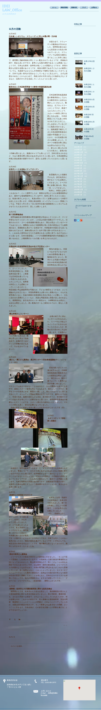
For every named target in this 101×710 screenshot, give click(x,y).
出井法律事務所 (9, 14)
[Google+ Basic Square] (81, 220)
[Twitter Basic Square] (78, 220)
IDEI (6, 5)
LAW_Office (12, 9)
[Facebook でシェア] (10, 619)
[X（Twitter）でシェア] (15, 619)
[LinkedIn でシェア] (19, 619)
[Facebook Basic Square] (75, 220)
